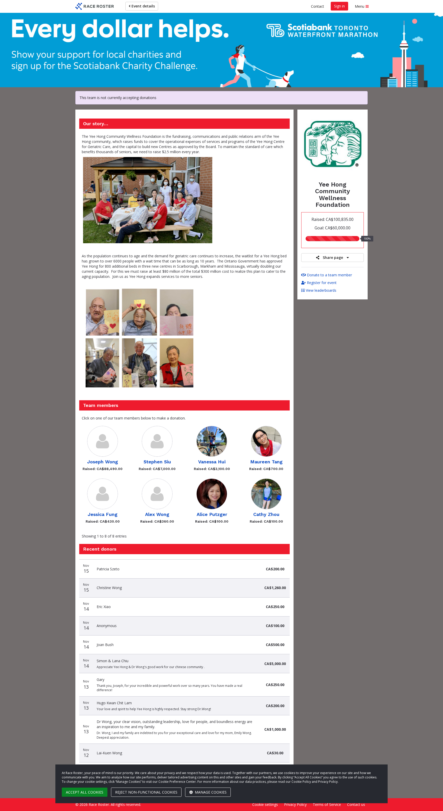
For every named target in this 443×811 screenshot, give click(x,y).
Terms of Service (327, 804)
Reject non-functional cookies (146, 792)
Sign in (339, 6)
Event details (142, 6)
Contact (317, 6)
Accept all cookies (84, 792)
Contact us (356, 804)
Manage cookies (210, 792)
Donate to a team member (329, 274)
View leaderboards (320, 290)
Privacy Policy (295, 804)
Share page (333, 257)
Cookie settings (265, 804)
